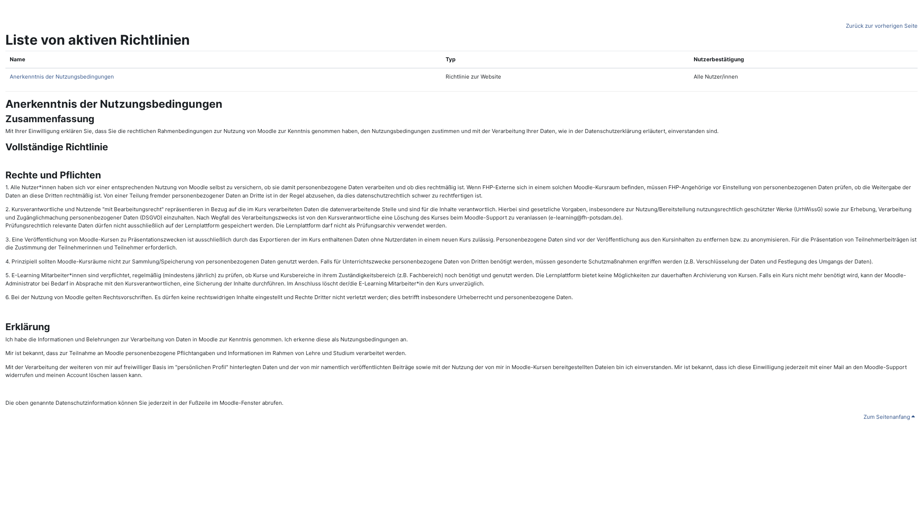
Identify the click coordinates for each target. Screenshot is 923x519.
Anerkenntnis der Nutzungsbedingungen (62, 76)
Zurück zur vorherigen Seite (882, 25)
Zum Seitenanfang (887, 416)
